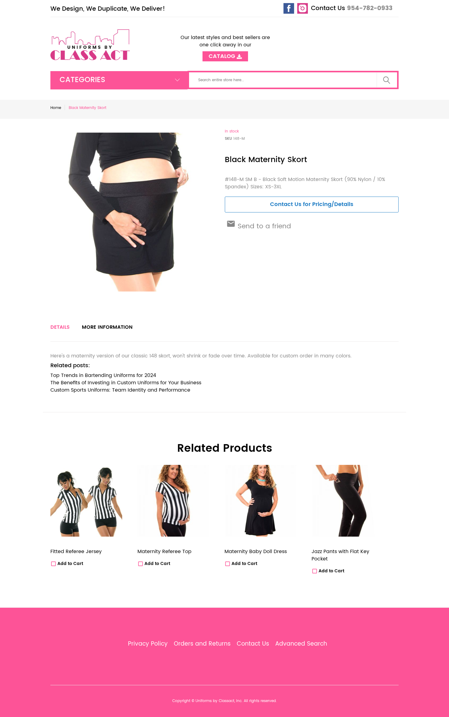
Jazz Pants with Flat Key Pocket (340, 555)
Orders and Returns (202, 644)
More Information (107, 327)
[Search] (387, 80)
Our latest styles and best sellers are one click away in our (225, 45)
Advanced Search (301, 644)
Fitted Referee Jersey (76, 552)
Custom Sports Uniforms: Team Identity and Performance (120, 390)
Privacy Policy (148, 644)
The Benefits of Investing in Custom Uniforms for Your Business (125, 383)
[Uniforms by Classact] (90, 45)
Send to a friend (263, 226)
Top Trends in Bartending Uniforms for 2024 (103, 375)
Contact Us (328, 8)
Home (55, 108)
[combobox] (293, 80)
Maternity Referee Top (164, 552)
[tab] (60, 327)
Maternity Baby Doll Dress (255, 552)
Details (60, 327)
